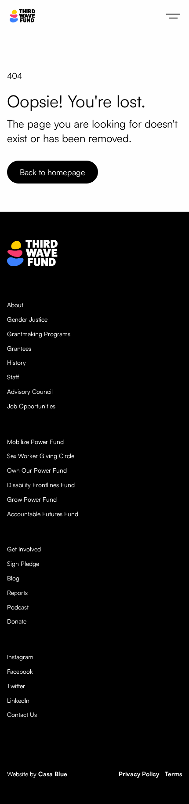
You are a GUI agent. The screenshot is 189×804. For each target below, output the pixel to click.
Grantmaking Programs (38, 334)
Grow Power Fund (32, 499)
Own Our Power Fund (37, 470)
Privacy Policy (139, 774)
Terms (173, 774)
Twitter (16, 686)
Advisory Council (30, 391)
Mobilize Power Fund (35, 441)
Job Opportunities (31, 406)
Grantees (19, 348)
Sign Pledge (23, 563)
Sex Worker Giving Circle (40, 455)
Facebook (20, 671)
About (15, 304)
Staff (13, 377)
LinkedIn (18, 700)
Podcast (18, 607)
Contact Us (22, 714)
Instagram (20, 657)
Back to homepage (52, 172)
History (16, 362)
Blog (13, 578)
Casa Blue (52, 774)
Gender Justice (27, 319)
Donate (16, 621)
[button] (173, 15)
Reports (17, 592)
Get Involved (24, 549)
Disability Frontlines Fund (41, 484)
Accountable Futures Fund (42, 514)
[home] (20, 16)
